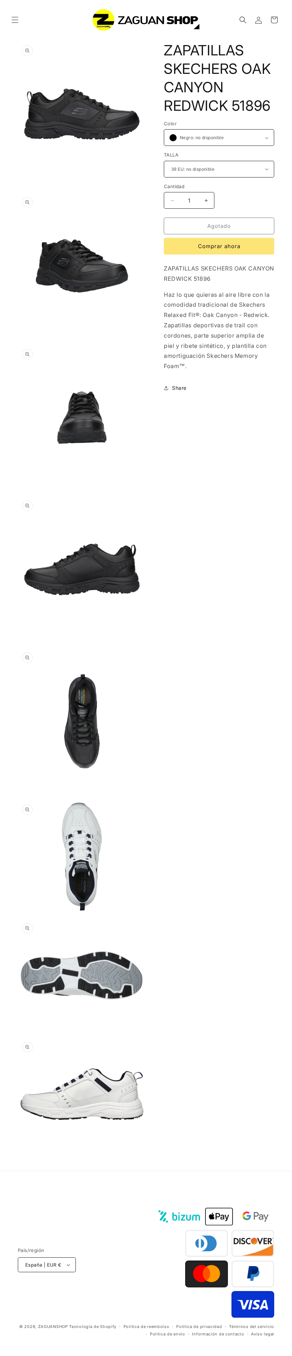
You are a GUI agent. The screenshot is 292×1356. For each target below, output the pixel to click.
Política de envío (167, 1334)
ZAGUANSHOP (53, 1326)
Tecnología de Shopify (92, 1326)
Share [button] (179, 388)
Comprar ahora (219, 246)
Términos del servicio (251, 1326)
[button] (15, 20)
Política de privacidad (199, 1326)
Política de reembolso (147, 1326)
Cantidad (174, 186)
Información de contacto (218, 1334)
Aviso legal (262, 1334)
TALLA (171, 155)
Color (170, 123)
